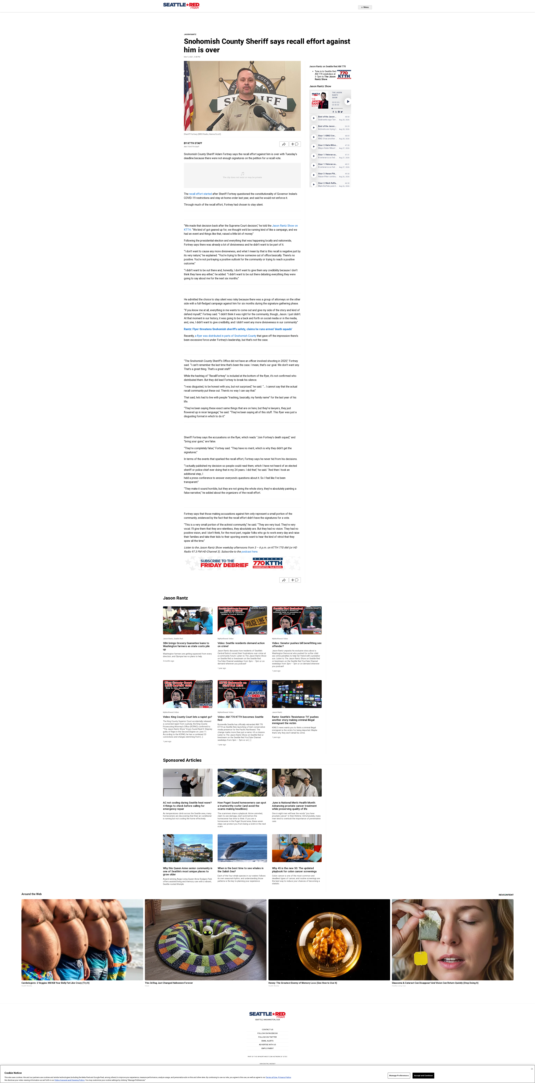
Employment (268, 1048)
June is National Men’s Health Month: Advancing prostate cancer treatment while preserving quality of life (294, 806)
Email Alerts (267, 1041)
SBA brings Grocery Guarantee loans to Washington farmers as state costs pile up (186, 646)
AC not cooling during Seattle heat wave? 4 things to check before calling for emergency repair (187, 806)
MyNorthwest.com (265, 1056)
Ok (532, 1069)
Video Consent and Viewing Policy (69, 1080)
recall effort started (200, 194)
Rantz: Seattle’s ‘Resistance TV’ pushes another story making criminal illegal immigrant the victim (295, 720)
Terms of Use (271, 1077)
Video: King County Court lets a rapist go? (187, 716)
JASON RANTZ (190, 34)
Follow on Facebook (267, 1033)
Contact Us (267, 1029)
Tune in (318, 71)
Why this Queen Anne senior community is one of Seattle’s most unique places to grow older (187, 871)
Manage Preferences (398, 1075)
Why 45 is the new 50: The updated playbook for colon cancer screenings (294, 870)
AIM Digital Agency (267, 1063)
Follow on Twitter (267, 1037)
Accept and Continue (423, 1075)
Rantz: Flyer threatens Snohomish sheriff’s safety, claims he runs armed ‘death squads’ (238, 329)
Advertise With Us (267, 1044)
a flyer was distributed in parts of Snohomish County (225, 335)
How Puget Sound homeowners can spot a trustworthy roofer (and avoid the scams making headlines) (242, 806)
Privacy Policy (284, 1077)
